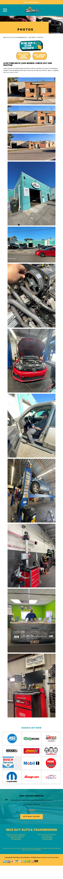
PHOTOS (40, 37)
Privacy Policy (54, 857)
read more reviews (31, 816)
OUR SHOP (32, 37)
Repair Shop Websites (23, 857)
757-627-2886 (47, 839)
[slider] (31, 810)
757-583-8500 (16, 839)
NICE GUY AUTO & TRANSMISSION (15, 37)
